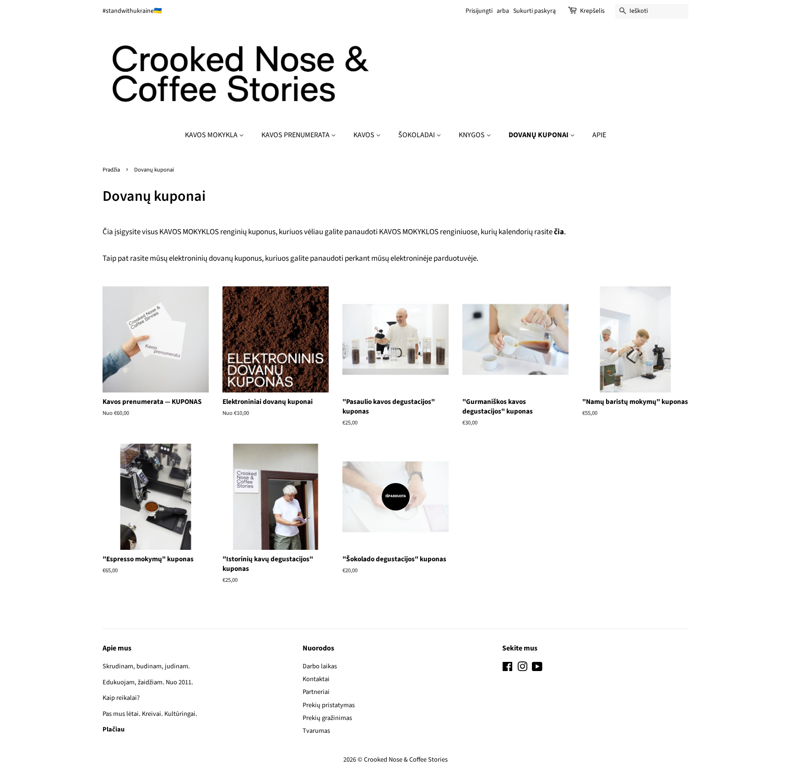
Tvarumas (316, 731)
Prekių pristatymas (329, 705)
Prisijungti (479, 11)
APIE (599, 135)
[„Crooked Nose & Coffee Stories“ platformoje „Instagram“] (522, 668)
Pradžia (111, 170)
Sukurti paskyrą (534, 11)
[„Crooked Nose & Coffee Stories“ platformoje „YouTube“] (537, 668)
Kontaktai (316, 679)
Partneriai (316, 692)
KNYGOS (472, 135)
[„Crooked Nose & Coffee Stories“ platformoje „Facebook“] (507, 668)
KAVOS (364, 135)
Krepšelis (592, 11)
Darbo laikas (320, 666)
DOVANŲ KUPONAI (539, 135)
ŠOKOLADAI (417, 135)
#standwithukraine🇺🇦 (132, 11)
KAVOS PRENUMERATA (296, 135)
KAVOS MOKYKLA (212, 135)
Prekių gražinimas (327, 718)
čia (559, 231)
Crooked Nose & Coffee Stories (406, 759)
